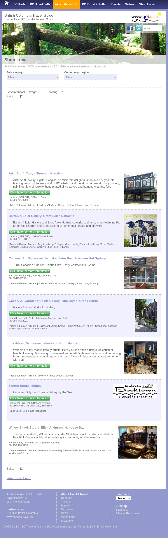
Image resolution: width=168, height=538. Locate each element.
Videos (130, 4)
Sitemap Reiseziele (127, 513)
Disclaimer (67, 520)
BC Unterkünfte (40, 4)
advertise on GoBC (19, 478)
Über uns (66, 498)
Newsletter (67, 509)
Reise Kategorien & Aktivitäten (75, 66)
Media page (68, 517)
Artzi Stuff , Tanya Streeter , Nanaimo (36, 173)
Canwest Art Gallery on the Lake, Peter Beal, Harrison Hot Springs (58, 258)
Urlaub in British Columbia (22, 513)
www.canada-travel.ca (20, 517)
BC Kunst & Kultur (94, 4)
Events (116, 4)
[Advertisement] (84, 134)
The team (66, 501)
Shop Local (147, 4)
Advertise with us (17, 498)
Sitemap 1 (122, 509)
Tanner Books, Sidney (25, 385)
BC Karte (19, 4)
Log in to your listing (18, 501)
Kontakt (65, 505)
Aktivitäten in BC (66, 4)
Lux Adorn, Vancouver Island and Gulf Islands (43, 343)
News (64, 513)
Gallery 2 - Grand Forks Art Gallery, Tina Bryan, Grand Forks (53, 300)
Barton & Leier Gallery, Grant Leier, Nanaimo (41, 216)
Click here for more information (29, 192)
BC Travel (32, 66)
